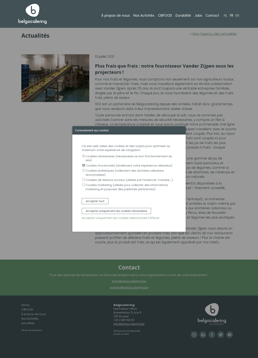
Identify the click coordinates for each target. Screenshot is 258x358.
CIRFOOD (165, 15)
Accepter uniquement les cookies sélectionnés (115, 218)
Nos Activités (143, 15)
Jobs (198, 15)
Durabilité (183, 15)
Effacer (154, 218)
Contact (212, 15)
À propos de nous (115, 15)
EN (237, 15)
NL (225, 15)
